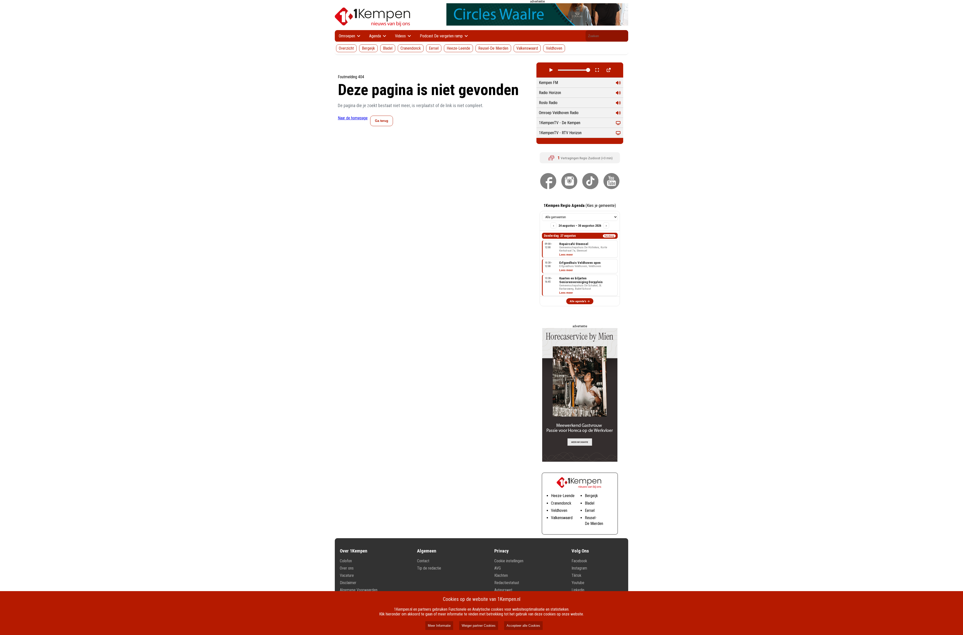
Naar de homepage (353, 118)
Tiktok (576, 575)
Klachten (501, 575)
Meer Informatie (439, 625)
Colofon (346, 561)
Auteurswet (503, 590)
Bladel (387, 48)
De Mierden (594, 523)
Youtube (578, 582)
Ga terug (381, 121)
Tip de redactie (429, 568)
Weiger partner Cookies (479, 625)
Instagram (579, 568)
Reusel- (591, 517)
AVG (497, 568)
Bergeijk (368, 48)
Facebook (579, 561)
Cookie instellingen (508, 561)
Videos (401, 36)
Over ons (347, 568)
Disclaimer (348, 582)
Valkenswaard (527, 48)
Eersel (434, 48)
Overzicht (346, 48)
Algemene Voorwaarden (358, 590)
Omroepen (347, 36)
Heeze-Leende (458, 48)
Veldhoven (554, 48)
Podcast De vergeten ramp (442, 36)
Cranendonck (410, 48)
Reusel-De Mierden (493, 48)
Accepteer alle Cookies (523, 625)
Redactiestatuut (506, 582)
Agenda (375, 36)
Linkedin (578, 590)
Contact (423, 561)
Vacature (347, 575)
